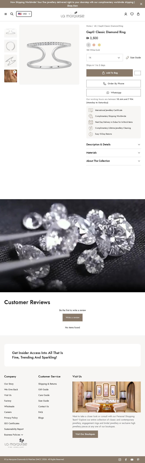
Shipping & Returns (47, 384)
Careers (7, 412)
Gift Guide (43, 389)
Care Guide (43, 395)
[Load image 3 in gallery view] (10, 61)
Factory (7, 401)
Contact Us (43, 406)
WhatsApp (116, 93)
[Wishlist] (132, 14)
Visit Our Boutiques (85, 434)
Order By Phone (116, 83)
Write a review (72, 317)
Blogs (41, 418)
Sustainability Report (14, 429)
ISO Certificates (11, 423)
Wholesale (9, 406)
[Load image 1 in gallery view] (10, 31)
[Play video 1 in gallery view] (10, 76)
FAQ (40, 412)
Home (88, 26)
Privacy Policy (11, 418)
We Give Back (11, 389)
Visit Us (7, 395)
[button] (6, 14)
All (95, 26)
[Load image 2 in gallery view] (10, 46)
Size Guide (135, 57)
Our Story (8, 384)
